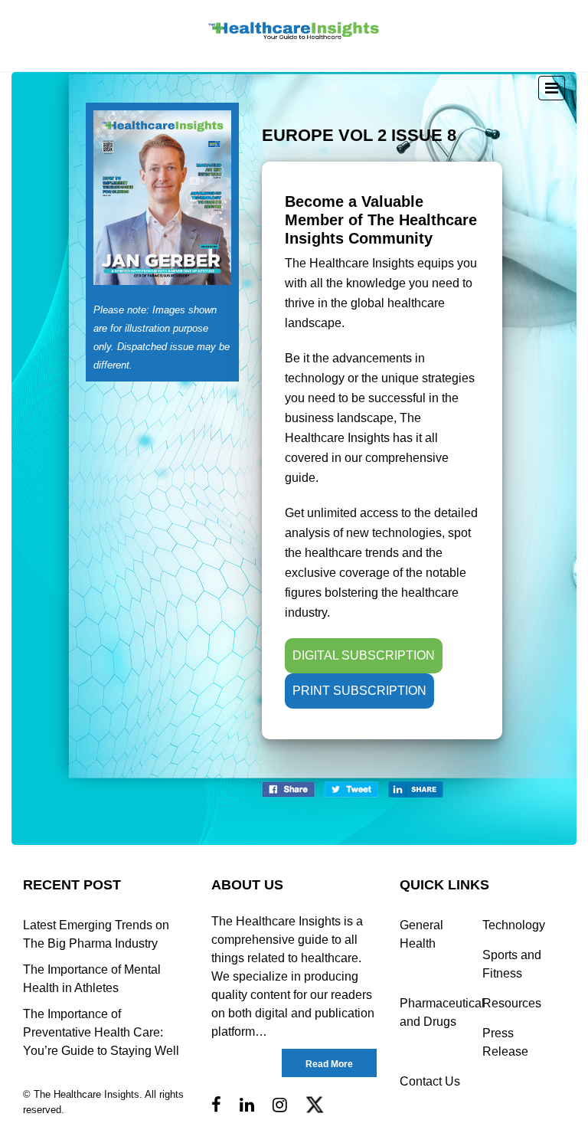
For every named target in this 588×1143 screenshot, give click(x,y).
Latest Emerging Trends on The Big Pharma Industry (96, 934)
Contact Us (430, 1081)
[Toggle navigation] (551, 88)
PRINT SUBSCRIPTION (359, 690)
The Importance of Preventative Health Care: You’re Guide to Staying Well (101, 1032)
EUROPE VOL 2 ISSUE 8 (359, 135)
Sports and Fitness (511, 964)
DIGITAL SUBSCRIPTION (363, 655)
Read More (329, 1064)
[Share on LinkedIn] (415, 788)
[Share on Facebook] (288, 788)
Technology (513, 925)
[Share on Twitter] (351, 788)
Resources (511, 1003)
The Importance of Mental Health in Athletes (92, 978)
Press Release (505, 1042)
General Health (421, 934)
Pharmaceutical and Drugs (441, 1012)
